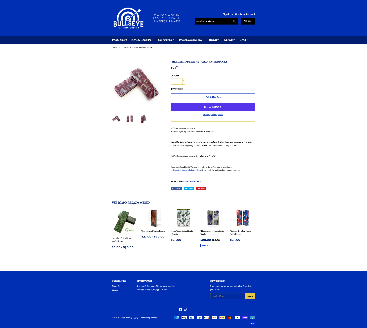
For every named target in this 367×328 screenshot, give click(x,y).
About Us (116, 286)
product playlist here (191, 181)
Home (114, 47)
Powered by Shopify (149, 317)
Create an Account (245, 14)
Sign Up (250, 296)
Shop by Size (165, 40)
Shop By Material (141, 40)
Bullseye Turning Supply (128, 317)
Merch (213, 40)
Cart (250, 21)
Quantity (175, 76)
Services (229, 40)
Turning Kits (119, 40)
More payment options (213, 114)
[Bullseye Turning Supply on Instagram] (185, 310)
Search (115, 290)
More (243, 40)
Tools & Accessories (191, 40)
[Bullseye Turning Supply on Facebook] (180, 310)
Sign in (226, 14)
